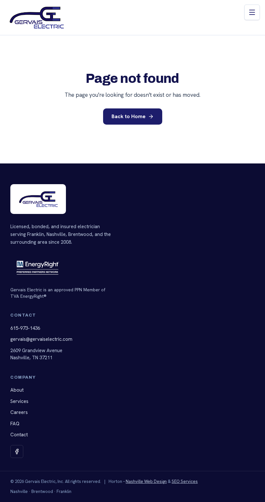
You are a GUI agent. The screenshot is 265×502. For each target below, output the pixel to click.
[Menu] (252, 12)
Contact (19, 434)
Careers (19, 412)
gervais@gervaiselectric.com (41, 339)
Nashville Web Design (146, 481)
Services (19, 401)
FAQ (14, 423)
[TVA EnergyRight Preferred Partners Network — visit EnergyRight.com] (37, 267)
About (17, 390)
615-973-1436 (25, 328)
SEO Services (185, 481)
